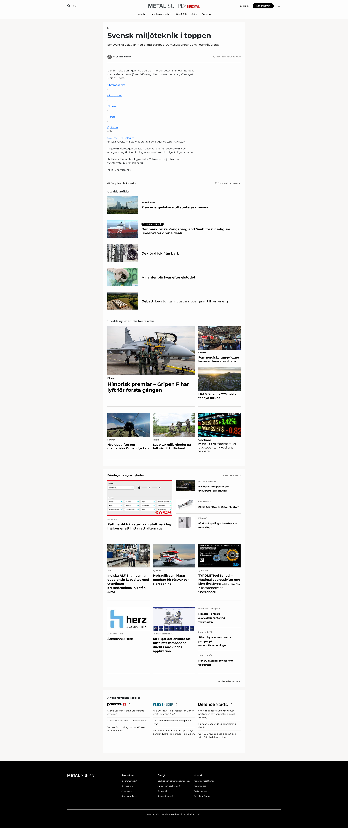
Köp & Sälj (181, 14)
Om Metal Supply (202, 796)
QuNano (112, 127)
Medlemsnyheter (161, 14)
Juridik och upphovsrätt (169, 786)
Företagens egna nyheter (125, 475)
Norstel (111, 116)
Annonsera (127, 791)
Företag (206, 14)
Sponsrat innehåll (166, 796)
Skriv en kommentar (229, 183)
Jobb (194, 14)
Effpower (112, 106)
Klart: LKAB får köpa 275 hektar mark (127, 720)
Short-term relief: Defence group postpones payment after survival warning (216, 714)
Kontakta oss (200, 786)
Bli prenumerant (129, 781)
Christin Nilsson (123, 57)
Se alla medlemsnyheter (229, 681)
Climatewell (114, 95)
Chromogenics (116, 84)
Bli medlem (127, 786)
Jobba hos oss (200, 791)
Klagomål (162, 791)
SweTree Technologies (120, 138)
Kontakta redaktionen (204, 781)
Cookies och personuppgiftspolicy (174, 781)
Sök (75, 6)
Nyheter (142, 14)
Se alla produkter (130, 796)
